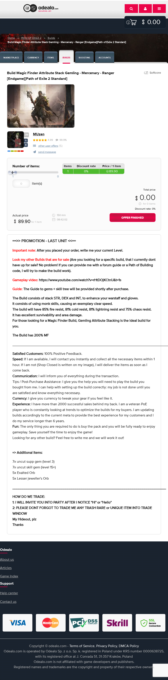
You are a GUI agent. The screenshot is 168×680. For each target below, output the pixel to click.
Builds (51, 37)
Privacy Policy (106, 646)
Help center (9, 593)
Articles (6, 568)
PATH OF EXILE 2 (31, 37)
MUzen (38, 134)
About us (7, 559)
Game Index (9, 576)
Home (11, 37)
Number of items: (26, 166)
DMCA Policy (129, 646)
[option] (40, 106)
